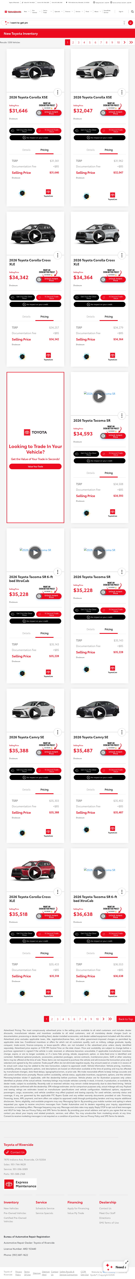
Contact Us (17, 1152)
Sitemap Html (46, 1273)
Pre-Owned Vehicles (15, 1213)
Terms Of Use (27, 1273)
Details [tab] (26, 149)
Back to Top (126, 1019)
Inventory (11, 1202)
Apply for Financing (78, 1208)
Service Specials (44, 1213)
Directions (105, 1217)
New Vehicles (11, 1208)
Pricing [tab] (44, 149)
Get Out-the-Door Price (24, 130)
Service (41, 1202)
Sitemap (37, 1273)
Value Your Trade (35, 466)
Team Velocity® (109, 1271)
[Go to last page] (131, 42)
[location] (66, 2)
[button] (58, 92)
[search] (132, 11)
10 (118, 42)
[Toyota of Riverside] (13, 11)
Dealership (107, 1202)
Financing (75, 1202)
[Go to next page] (125, 42)
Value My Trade (76, 1213)
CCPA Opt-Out (85, 1273)
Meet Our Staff (107, 1213)
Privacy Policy (18, 1273)
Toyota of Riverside (8, 1273)
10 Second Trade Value (51, 130)
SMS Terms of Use (109, 1222)
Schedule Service (45, 1208)
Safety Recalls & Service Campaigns (69, 1273)
